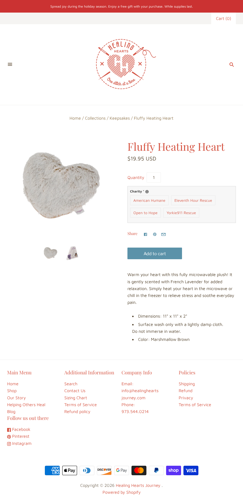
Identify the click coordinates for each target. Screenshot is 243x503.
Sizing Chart (75, 397)
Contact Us (74, 390)
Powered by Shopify (122, 492)
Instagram (21, 443)
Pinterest (20, 436)
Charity (145, 191)
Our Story (16, 397)
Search (70, 383)
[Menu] (10, 64)
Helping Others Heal (26, 404)
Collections (95, 118)
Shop (12, 390)
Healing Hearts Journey (138, 485)
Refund (185, 390)
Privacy (186, 397)
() (223, 18)
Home (75, 118)
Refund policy (77, 411)
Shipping (187, 383)
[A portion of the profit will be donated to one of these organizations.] (147, 191)
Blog (11, 411)
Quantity (135, 177)
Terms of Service (80, 404)
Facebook (20, 429)
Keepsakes (120, 118)
